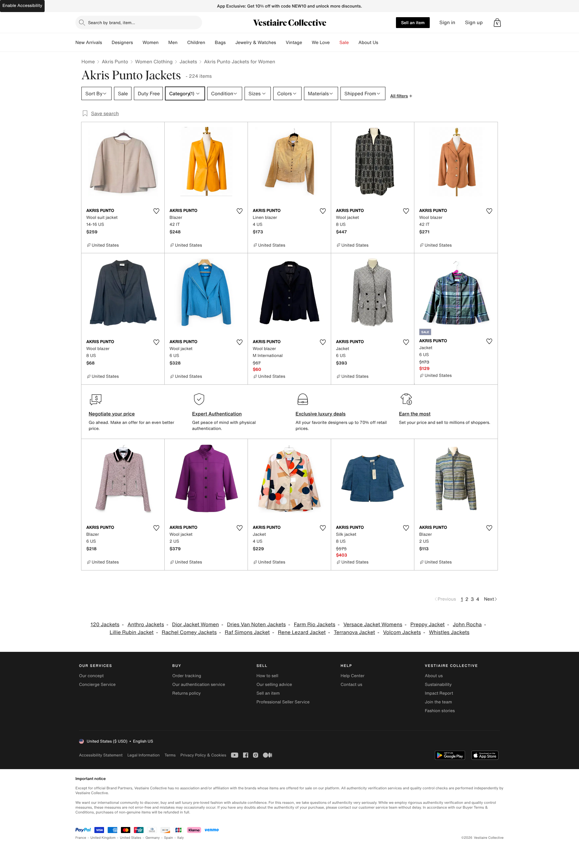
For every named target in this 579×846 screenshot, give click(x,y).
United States (130, 837)
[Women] (163, 42)
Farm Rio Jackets (314, 624)
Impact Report (439, 693)
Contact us (351, 684)
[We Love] (334, 42)
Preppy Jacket (427, 624)
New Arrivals (88, 42)
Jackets (188, 61)
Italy (180, 837)
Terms (170, 755)
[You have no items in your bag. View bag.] (497, 22)
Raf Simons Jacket (247, 632)
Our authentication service (198, 684)
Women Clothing (154, 61)
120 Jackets (104, 624)
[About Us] (383, 42)
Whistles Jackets (449, 632)
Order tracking (186, 676)
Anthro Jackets (146, 624)
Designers (122, 42)
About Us (368, 42)
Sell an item (413, 22)
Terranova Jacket (354, 632)
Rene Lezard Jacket (302, 632)
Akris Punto (115, 61)
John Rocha (467, 624)
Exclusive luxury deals (321, 413)
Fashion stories (440, 711)
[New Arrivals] (106, 42)
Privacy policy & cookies (203, 755)
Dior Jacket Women (195, 624)
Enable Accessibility (22, 5)
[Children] (209, 42)
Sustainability (438, 684)
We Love (321, 42)
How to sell (267, 676)
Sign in (447, 22)
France (80, 837)
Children (196, 42)
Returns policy (186, 693)
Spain (168, 837)
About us (434, 676)
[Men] (182, 42)
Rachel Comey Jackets (189, 632)
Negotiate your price (112, 413)
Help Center (353, 676)
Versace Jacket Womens (372, 624)
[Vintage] (307, 42)
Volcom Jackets (402, 632)
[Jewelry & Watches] (280, 42)
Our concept (91, 676)
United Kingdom (103, 837)
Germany (152, 837)
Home (88, 61)
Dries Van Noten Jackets (256, 624)
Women (151, 42)
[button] (497, 22)
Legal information (143, 755)
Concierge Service (97, 684)
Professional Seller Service (282, 702)
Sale (344, 42)
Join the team (438, 702)
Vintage (294, 42)
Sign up (474, 22)
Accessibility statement (100, 755)
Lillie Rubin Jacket (131, 632)
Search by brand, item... (111, 22)
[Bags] (230, 42)
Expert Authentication (217, 413)
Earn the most (415, 413)
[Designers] (137, 42)
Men (173, 42)
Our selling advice (274, 684)
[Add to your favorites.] (156, 211)
